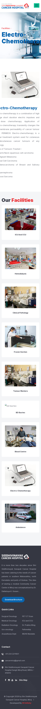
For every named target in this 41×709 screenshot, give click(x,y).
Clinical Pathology (20, 313)
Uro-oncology (7, 629)
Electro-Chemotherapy (20, 491)
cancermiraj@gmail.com (15, 660)
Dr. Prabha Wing (28, 625)
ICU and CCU (20, 235)
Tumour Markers (20, 391)
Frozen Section (20, 352)
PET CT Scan (27, 616)
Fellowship (26, 629)
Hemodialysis (20, 274)
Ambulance (20, 527)
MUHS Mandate (28, 634)
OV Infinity (26, 703)
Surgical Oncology (9, 616)
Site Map (23, 680)
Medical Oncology (9, 621)
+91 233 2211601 (12, 654)
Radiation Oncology (10, 625)
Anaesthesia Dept (9, 634)
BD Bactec (20, 412)
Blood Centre (20, 451)
